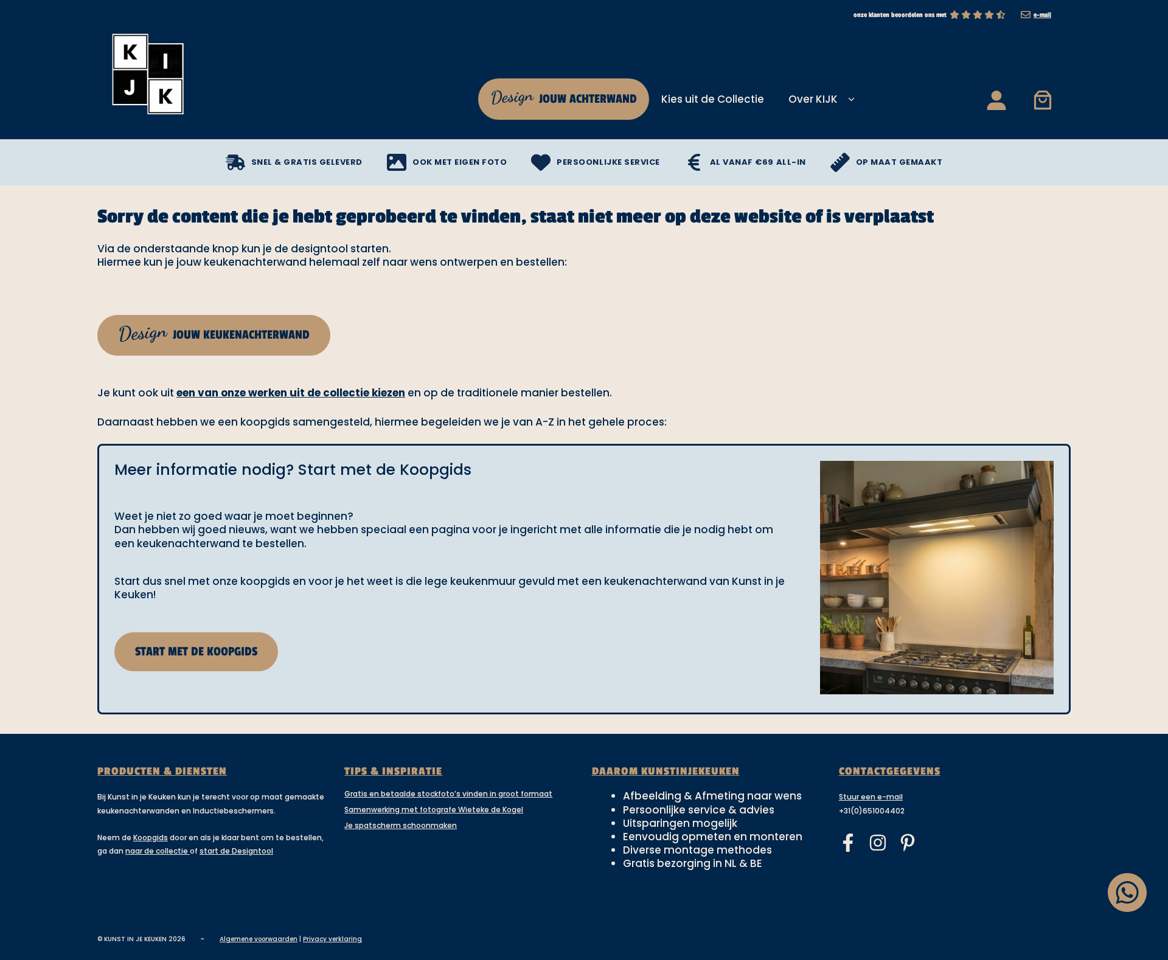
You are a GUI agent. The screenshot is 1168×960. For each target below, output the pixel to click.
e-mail (1042, 15)
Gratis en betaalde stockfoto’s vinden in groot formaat (448, 794)
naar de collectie (157, 851)
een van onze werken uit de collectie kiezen (290, 392)
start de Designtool (236, 851)
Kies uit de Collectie (712, 99)
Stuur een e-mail (871, 797)
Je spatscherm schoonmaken (400, 825)
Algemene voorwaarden (258, 939)
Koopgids (150, 837)
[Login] (995, 99)
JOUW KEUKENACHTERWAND (213, 332)
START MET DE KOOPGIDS (196, 651)
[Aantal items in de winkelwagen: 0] (1042, 99)
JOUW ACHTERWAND (563, 96)
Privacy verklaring (332, 939)
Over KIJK (813, 99)
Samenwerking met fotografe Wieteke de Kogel (433, 809)
